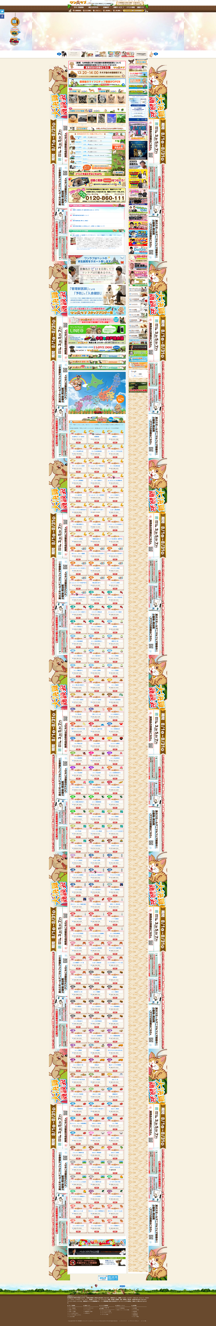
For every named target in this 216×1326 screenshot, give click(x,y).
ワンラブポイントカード (107, 1312)
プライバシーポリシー (134, 1320)
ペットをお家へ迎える (73, 1313)
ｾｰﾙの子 (108, 155)
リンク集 (144, 1320)
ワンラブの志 (136, 1309)
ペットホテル (88, 1309)
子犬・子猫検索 (72, 1308)
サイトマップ (124, 1320)
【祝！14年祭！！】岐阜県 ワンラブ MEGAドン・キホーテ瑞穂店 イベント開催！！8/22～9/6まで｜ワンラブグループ (97, 236)
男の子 (96, 144)
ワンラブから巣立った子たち (75, 1314)
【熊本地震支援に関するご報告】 (80, 220)
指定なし (91, 144)
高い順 (102, 155)
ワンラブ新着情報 (121, 1308)
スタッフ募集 (136, 1316)
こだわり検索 (72, 1316)
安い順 (97, 155)
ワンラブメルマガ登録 (106, 1311)
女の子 (101, 144)
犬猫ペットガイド (72, 1309)
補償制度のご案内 (88, 1311)
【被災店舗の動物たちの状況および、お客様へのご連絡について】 (88, 226)
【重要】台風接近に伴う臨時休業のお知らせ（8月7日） (86, 210)
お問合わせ (87, 1313)
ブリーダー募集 (105, 1314)
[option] (108, 31)
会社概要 (135, 1308)
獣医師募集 (135, 1314)
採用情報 (135, 1311)
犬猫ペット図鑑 (72, 1311)
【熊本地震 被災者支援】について (80, 215)
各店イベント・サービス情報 (123, 1309)
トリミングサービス (89, 1308)
